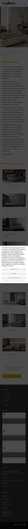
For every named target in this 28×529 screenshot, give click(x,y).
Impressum (22, 280)
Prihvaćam (14, 269)
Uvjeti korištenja (6, 280)
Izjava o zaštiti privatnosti (15, 280)
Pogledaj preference (14, 277)
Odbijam (14, 273)
